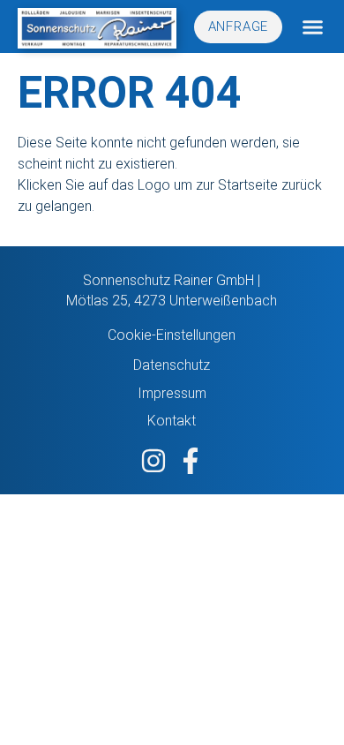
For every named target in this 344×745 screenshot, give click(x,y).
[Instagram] (153, 461)
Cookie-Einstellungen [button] (172, 335)
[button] (312, 27)
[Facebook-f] (190, 461)
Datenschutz (171, 365)
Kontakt (171, 420)
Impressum (172, 393)
